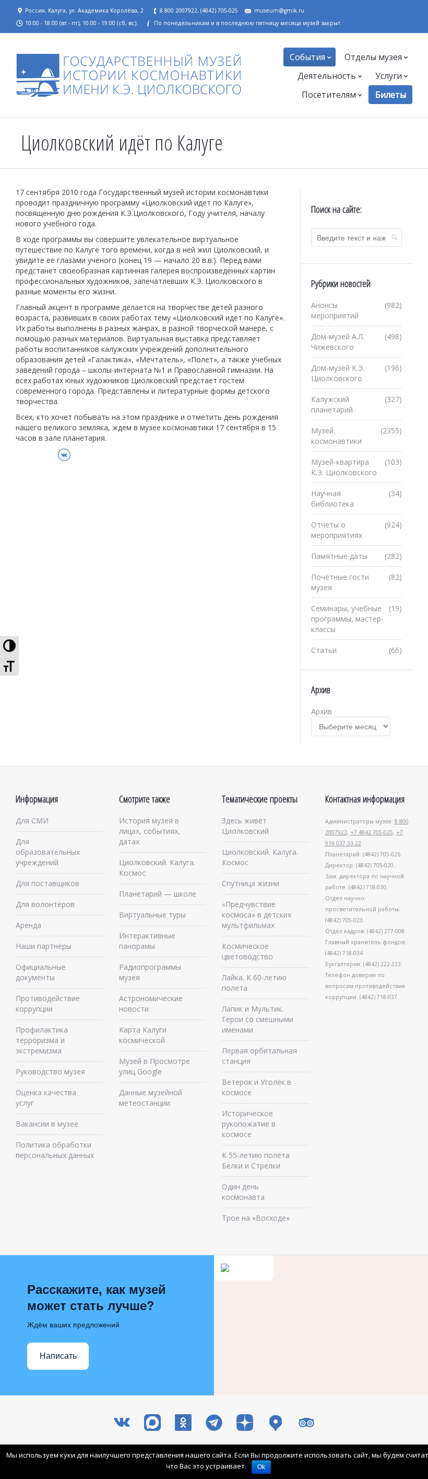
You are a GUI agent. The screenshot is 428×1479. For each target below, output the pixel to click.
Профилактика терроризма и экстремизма (42, 1040)
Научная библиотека (332, 498)
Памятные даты (339, 556)
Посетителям (329, 94)
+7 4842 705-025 (371, 832)
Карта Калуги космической (143, 1035)
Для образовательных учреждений (48, 851)
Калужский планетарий (332, 404)
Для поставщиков (47, 883)
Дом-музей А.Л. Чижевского (337, 341)
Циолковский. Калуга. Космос (157, 867)
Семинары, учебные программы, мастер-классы (347, 618)
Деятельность (327, 76)
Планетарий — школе (157, 894)
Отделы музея (373, 57)
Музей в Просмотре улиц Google (154, 1066)
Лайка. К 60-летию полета (254, 982)
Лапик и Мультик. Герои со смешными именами (257, 1019)
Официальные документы (41, 972)
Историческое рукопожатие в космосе (249, 1123)
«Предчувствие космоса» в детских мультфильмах (256, 914)
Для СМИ (32, 821)
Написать (58, 1355)
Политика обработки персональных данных (55, 1150)
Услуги (388, 76)
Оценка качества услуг (46, 1097)
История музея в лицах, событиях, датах (149, 831)
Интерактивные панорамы (147, 941)
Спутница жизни (250, 883)
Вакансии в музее (47, 1124)
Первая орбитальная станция (259, 1056)
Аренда (28, 925)
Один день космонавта (243, 1192)
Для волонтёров (45, 904)
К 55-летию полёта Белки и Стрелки (256, 1160)
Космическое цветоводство (247, 951)
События (307, 57)
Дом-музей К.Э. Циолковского (337, 373)
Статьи (324, 650)
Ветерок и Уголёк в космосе (256, 1087)
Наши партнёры (44, 946)
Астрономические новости (151, 1003)
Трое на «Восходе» (256, 1218)
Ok (261, 1467)
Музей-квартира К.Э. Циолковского (344, 467)
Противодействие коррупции (48, 1003)
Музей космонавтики (336, 436)
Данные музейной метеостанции (150, 1097)
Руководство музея (50, 1071)
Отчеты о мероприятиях (336, 530)
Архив (321, 711)
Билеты (390, 94)
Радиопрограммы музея (150, 972)
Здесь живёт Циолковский (245, 826)
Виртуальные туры (152, 915)
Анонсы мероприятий (335, 310)
